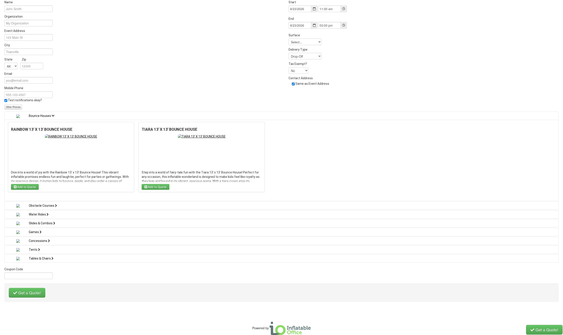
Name (8, 2)
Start (292, 2)
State (15, 59)
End (291, 18)
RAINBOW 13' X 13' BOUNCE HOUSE (41, 129)
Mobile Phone (13, 88)
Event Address (14, 31)
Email (8, 73)
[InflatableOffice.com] (290, 328)
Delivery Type (298, 49)
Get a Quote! (29, 292)
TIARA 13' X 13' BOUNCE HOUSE (169, 129)
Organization (13, 16)
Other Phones (13, 107)
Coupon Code (13, 269)
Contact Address (301, 78)
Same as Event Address (312, 83)
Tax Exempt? (298, 64)
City (7, 45)
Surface (294, 35)
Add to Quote (26, 187)
